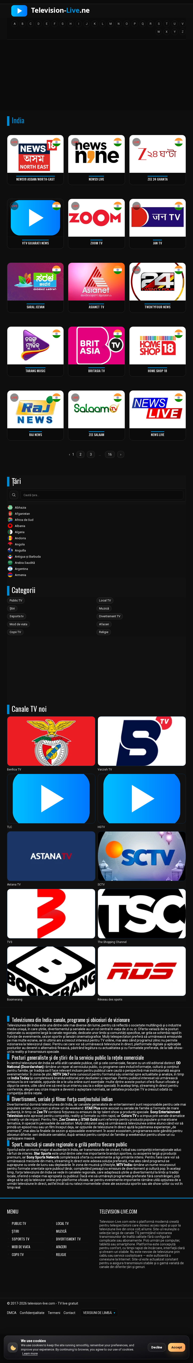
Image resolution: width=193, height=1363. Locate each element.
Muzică (104, 608)
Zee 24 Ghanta (158, 179)
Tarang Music (35, 370)
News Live (157, 434)
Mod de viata (18, 624)
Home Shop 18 (157, 370)
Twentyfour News (157, 306)
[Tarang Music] (35, 345)
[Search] (14, 495)
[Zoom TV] (96, 217)
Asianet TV (96, 306)
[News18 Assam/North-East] (35, 154)
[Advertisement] (96, 76)
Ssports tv (17, 616)
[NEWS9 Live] (96, 154)
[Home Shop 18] (157, 345)
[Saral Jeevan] (35, 281)
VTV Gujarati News (35, 242)
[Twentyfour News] (157, 281)
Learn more (30, 1353)
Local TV (105, 600)
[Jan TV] (157, 217)
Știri (12, 608)
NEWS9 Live (96, 179)
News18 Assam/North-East (35, 179)
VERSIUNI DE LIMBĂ (99, 1313)
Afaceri (104, 624)
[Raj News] (35, 409)
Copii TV (15, 632)
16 (110, 454)
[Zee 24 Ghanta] (157, 154)
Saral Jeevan (35, 306)
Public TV (16, 600)
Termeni (54, 1313)
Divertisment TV (109, 616)
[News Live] (157, 409)
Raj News (35, 434)
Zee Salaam (96, 434)
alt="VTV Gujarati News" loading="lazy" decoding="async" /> (33, 245)
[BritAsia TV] (96, 345)
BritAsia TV (96, 370)
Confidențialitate (32, 1313)
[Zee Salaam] (96, 409)
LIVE (14, 142)
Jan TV (157, 242)
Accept (176, 1347)
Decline (156, 1347)
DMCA (11, 1313)
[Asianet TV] (96, 281)
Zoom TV (96, 242)
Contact (69, 1313)
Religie (103, 632)
